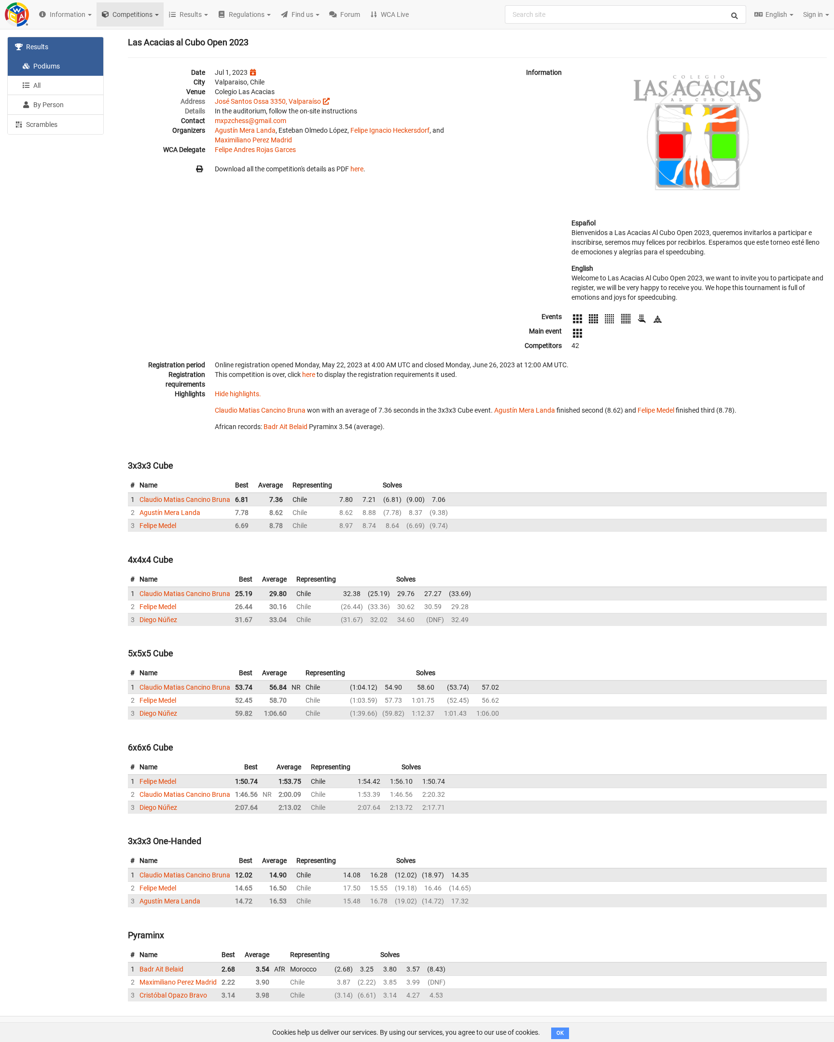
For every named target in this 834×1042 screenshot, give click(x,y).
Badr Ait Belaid (285, 427)
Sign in (813, 14)
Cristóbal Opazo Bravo (173, 995)
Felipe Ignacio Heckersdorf (390, 130)
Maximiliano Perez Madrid (253, 140)
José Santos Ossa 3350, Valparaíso (268, 101)
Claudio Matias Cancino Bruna (260, 410)
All (36, 85)
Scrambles (41, 124)
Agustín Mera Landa (245, 130)
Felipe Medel (656, 410)
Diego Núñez (158, 620)
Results (36, 47)
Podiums (46, 66)
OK (560, 1033)
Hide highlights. (238, 394)
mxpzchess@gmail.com (250, 121)
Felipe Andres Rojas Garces (255, 149)
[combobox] (625, 14)
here (356, 169)
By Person (48, 105)
